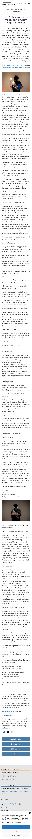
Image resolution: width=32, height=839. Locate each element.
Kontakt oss (16, 744)
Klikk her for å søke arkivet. (9, 779)
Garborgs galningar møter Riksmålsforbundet (16, 67)
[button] (29, 812)
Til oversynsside (7, 715)
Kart (16, 754)
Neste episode (7, 711)
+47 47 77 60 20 (12, 803)
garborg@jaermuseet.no (8, 807)
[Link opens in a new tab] (8, 776)
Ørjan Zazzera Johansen (11, 65)
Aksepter (16, 827)
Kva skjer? (17, 749)
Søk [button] (25, 3)
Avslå (16, 831)
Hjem (6, 9)
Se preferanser (16, 835)
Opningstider (17, 739)
